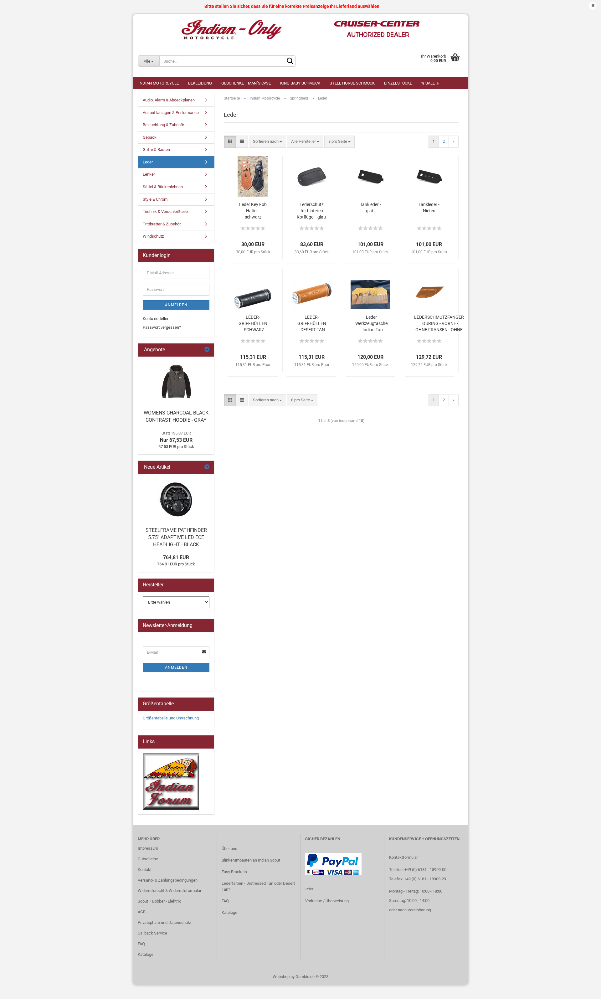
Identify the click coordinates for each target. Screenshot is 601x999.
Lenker (149, 174)
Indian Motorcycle (158, 83)
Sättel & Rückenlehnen (163, 186)
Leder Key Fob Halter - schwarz (253, 210)
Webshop (281, 976)
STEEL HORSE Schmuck (352, 83)
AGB (142, 911)
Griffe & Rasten (156, 149)
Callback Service (152, 933)
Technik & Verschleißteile (165, 211)
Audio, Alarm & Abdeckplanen (169, 100)
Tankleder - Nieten (429, 207)
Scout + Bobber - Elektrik (159, 901)
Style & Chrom (155, 199)
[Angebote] (206, 349)
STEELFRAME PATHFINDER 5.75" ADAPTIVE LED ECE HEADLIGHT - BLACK (176, 537)
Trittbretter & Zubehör (162, 224)
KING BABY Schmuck (300, 83)
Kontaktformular (403, 857)
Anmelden (176, 305)
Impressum (148, 848)
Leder (148, 162)
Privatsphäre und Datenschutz (164, 922)
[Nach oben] (583, 989)
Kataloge (145, 954)
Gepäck (150, 137)
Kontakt (145, 869)
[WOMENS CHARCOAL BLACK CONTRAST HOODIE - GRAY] (176, 381)
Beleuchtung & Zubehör (163, 124)
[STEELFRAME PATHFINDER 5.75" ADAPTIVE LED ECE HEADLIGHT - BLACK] (176, 499)
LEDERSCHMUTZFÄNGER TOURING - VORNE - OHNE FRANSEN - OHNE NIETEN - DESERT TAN (439, 324)
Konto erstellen (156, 318)
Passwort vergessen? (162, 327)
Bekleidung (200, 83)
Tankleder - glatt (370, 207)
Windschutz (153, 236)
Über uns (229, 848)
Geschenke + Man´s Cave (246, 83)
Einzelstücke (398, 83)
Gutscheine (148, 859)
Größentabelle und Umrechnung (171, 718)
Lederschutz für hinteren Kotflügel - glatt (311, 210)
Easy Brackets (234, 871)
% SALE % (430, 83)
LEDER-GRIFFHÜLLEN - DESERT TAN (311, 323)
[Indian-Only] (300, 29)
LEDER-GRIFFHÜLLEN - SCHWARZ (253, 323)
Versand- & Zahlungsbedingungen (168, 880)
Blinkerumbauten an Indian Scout (251, 860)
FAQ (141, 943)
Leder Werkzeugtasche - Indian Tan (371, 323)
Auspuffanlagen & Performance (171, 112)
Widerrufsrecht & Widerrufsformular (169, 890)
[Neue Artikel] (206, 467)
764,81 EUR (176, 557)
